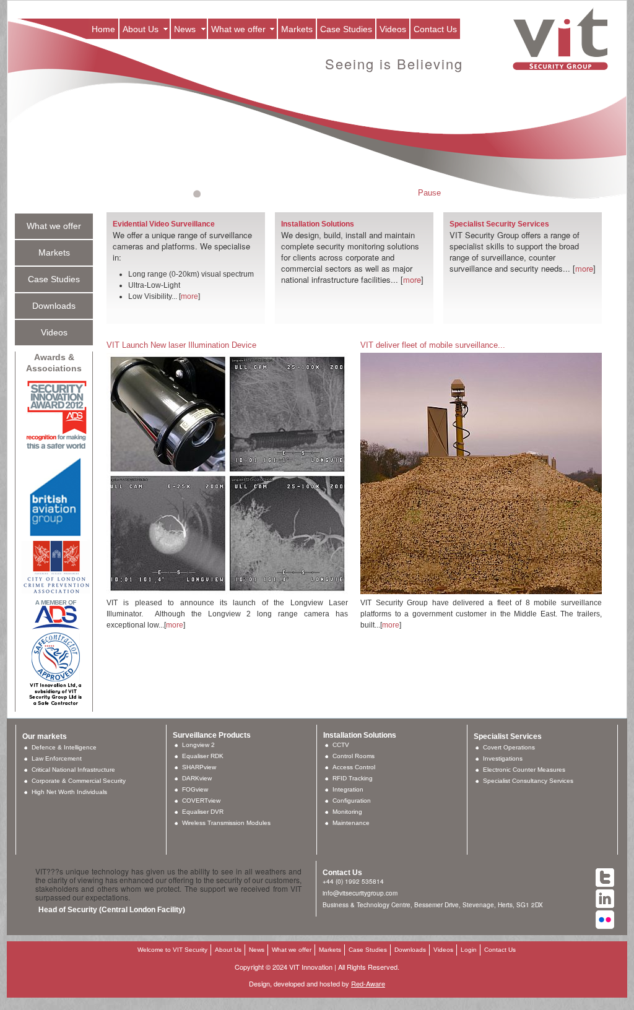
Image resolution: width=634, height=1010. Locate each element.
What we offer (238, 29)
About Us (140, 29)
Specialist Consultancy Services (528, 780)
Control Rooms (353, 756)
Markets (297, 29)
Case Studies (346, 29)
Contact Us (435, 29)
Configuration (351, 800)
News (185, 29)
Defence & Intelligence (64, 747)
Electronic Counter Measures (524, 769)
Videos (393, 29)
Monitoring (347, 811)
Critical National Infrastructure (73, 769)
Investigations (503, 758)
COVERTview (201, 800)
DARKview (197, 778)
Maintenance (351, 822)
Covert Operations (509, 747)
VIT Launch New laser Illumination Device (181, 345)
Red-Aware (368, 983)
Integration (347, 789)
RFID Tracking (352, 778)
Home (103, 29)
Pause (429, 192)
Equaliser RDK (203, 756)
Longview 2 (198, 744)
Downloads (54, 306)
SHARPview (199, 767)
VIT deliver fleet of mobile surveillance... (432, 345)
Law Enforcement (57, 758)
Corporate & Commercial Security (79, 780)
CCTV (340, 744)
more (189, 296)
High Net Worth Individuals (69, 791)
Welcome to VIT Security (172, 949)
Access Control (353, 767)
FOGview (195, 789)
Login (469, 949)
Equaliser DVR (203, 811)
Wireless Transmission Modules (226, 822)
